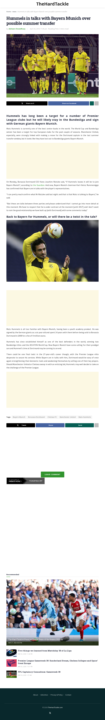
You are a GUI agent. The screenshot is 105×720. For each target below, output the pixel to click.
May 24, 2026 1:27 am (25, 675)
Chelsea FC (52, 417)
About (35, 695)
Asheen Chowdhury (17, 29)
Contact (68, 695)
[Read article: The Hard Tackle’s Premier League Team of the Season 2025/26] (52, 612)
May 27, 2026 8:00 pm (15, 643)
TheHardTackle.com (55, 707)
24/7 (40, 481)
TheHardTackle (52, 4)
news (14, 12)
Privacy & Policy (57, 695)
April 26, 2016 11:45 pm (38, 29)
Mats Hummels (85, 417)
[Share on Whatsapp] (92, 103)
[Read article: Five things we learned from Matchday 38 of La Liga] (11, 653)
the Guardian (38, 185)
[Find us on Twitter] (50, 713)
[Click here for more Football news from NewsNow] (17, 481)
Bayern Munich (19, 417)
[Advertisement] (52, 161)
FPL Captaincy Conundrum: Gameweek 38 (39, 672)
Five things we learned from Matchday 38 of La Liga (44, 650)
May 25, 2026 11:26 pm (25, 654)
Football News (34, 481)
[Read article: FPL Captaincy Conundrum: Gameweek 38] (11, 674)
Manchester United (68, 417)
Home (8, 12)
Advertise (44, 695)
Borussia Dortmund (36, 417)
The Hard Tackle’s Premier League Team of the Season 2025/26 (35, 639)
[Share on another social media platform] (96, 103)
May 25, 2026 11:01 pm (25, 666)
